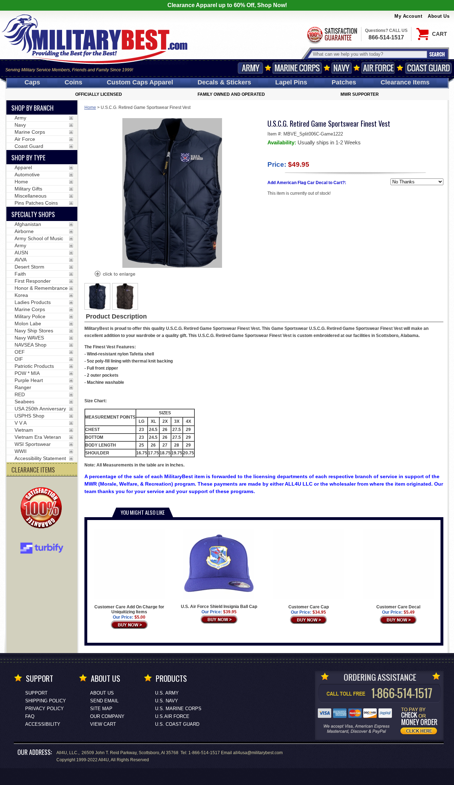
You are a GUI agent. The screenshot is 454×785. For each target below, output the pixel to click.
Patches (344, 82)
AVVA (21, 259)
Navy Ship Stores (34, 330)
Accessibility (42, 724)
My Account (408, 16)
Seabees (24, 401)
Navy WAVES (29, 338)
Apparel (23, 167)
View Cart (103, 724)
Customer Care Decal (398, 606)
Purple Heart (29, 380)
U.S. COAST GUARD (177, 724)
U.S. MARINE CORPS (178, 708)
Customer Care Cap (308, 606)
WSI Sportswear (33, 444)
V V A (21, 423)
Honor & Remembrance (41, 288)
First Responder (33, 281)
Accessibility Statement (40, 458)
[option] (97, 296)
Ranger (23, 387)
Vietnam (24, 430)
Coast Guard (428, 68)
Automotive (27, 174)
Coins (73, 82)
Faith (20, 274)
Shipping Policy (45, 700)
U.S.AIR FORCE (172, 716)
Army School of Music (39, 238)
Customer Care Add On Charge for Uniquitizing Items (129, 609)
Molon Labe (28, 323)
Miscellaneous (30, 196)
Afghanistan (28, 224)
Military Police (30, 316)
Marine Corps (297, 68)
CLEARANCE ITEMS (33, 469)
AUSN (21, 252)
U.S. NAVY (166, 700)
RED (20, 394)
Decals (224, 82)
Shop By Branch (32, 107)
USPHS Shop (29, 416)
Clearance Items (405, 82)
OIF (19, 359)
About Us (438, 16)
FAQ (29, 716)
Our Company (107, 716)
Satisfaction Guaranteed (331, 34)
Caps (32, 82)
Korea (21, 295)
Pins (291, 82)
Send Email (104, 700)
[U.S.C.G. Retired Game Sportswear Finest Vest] (114, 274)
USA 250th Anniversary (40, 408)
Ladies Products (33, 302)
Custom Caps (140, 82)
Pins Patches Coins (36, 203)
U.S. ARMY (167, 693)
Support (36, 693)
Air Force (378, 68)
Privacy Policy (44, 708)
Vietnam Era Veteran (38, 437)
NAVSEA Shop (30, 345)
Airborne (24, 231)
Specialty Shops (33, 214)
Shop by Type (28, 157)
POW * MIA (27, 373)
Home (90, 107)
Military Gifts (28, 189)
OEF (20, 352)
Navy (341, 68)
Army (250, 68)
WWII (21, 451)
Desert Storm (29, 267)
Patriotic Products (34, 366)
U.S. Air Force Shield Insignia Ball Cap (219, 606)
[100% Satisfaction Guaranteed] (43, 508)
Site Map (101, 708)
